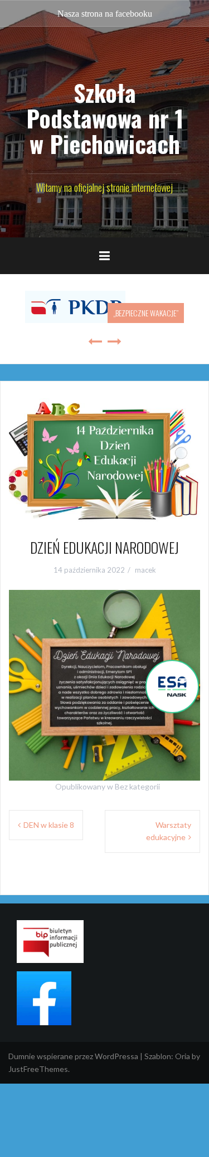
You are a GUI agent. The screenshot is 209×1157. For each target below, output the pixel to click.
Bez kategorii (137, 786)
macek (145, 569)
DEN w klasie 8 (48, 825)
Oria (182, 1056)
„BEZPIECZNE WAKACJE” (145, 313)
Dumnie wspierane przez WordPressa (73, 1056)
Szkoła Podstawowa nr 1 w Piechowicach (104, 118)
